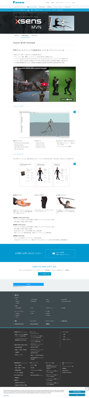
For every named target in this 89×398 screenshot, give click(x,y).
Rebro (32, 372)
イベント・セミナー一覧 (67, 366)
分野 (64, 334)
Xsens (17, 316)
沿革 (64, 336)
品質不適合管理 (18, 347)
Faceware (17, 313)
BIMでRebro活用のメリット (37, 375)
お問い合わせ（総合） (60, 2)
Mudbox (48, 301)
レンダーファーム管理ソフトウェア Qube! (52, 379)
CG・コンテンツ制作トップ (20, 10)
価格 (32, 10)
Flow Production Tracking (66, 301)
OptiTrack (17, 315)
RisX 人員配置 (18, 365)
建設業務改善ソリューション (20, 362)
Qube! (32, 313)
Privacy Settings (77, 391)
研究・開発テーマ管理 (20, 367)
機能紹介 (17, 377)
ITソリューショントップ (20, 6)
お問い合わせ (67, 6)
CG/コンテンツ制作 (50, 362)
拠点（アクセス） (67, 339)
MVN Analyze (35, 35)
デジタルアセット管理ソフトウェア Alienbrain (52, 383)
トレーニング (47, 10)
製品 (28, 10)
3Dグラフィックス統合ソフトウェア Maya (52, 371)
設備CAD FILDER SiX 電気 (21, 385)
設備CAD (16, 380)
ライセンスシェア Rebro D (36, 370)
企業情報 (52, 2)
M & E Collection (34, 299)
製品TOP (17, 35)
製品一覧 (16, 295)
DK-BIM (32, 367)
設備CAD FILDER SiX (20, 382)
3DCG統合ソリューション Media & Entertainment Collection (52, 367)
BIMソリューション (34, 362)
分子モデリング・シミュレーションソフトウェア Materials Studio (37, 351)
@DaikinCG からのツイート (19, 286)
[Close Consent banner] (87, 388)
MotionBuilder (33, 301)
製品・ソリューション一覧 (67, 363)
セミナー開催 (34, 365)
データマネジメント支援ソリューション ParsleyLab (37, 336)
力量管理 (17, 352)
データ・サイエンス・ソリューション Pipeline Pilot (37, 340)
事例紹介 (49, 6)
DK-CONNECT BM (18, 375)
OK (77, 394)
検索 (73, 2)
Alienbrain (48, 315)
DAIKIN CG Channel (39, 10)
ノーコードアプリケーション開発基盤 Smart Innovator (21, 339)
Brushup (48, 313)
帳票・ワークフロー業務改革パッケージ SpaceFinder (21, 335)
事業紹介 (48, 323)
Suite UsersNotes (34, 323)
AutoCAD (17, 303)
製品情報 (47, 2)
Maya (47, 299)
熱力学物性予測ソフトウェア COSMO (37, 358)
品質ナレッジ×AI (18, 354)
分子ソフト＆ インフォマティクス (34, 332)
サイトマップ (68, 2)
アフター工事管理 (19, 372)
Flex (16, 299)
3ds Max (17, 301)
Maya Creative (64, 299)
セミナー (54, 10)
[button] (44, 124)
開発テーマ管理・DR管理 (20, 349)
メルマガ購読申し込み (44, 273)
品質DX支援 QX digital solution (20, 344)
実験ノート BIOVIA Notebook (37, 355)
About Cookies (6, 395)
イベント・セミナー (58, 6)
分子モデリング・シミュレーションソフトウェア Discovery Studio (37, 346)
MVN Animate (25, 35)
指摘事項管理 (18, 370)
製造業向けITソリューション (20, 332)
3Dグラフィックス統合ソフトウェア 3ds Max (52, 375)
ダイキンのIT (65, 332)
